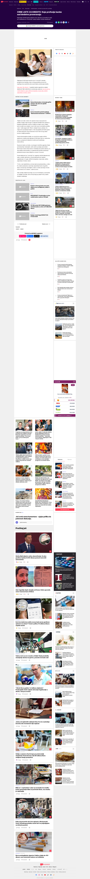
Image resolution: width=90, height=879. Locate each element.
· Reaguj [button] (58, 121)
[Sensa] (54, 869)
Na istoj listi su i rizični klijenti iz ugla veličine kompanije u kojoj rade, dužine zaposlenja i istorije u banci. (33, 90)
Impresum (30, 871)
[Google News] (70, 53)
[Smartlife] (49, 869)
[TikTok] (67, 53)
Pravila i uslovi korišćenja (41, 871)
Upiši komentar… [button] (23, 522)
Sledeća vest (45, 224)
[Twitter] (62, 53)
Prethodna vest (23, 224)
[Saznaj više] (73, 303)
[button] (50, 22)
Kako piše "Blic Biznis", (23, 87)
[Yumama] (59, 869)
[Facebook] (56, 53)
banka (22, 229)
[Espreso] (28, 869)
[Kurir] (24, 869)
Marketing (26, 871)
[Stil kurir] (36, 869)
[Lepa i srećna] (44, 869)
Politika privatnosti (62, 871)
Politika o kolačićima (51, 871)
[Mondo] (4, 1)
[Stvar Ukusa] (65, 869)
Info (23, 8)
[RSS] (73, 53)
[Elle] (32, 869)
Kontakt (34, 871)
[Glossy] (39, 869)
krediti (17, 229)
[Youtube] (64, 53)
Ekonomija (27, 8)
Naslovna (19, 8)
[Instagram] (59, 53)
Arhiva (57, 871)
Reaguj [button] (18, 239)
